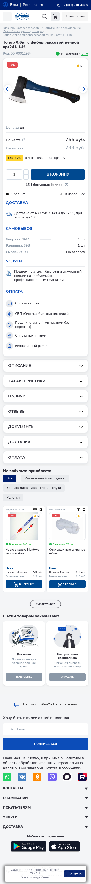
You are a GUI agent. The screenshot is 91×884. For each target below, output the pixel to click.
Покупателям (17, 807)
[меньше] (26, 177)
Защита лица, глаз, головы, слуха (34, 488)
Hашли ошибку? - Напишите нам (49, 704)
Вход (14, 4)
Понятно (75, 874)
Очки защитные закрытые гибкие (67, 551)
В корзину (58, 174)
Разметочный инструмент (45, 478)
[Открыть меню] (7, 16)
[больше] (26, 171)
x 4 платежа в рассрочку (45, 158)
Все (10, 478)
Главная (8, 28)
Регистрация (33, 4)
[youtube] (82, 777)
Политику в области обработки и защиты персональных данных (43, 763)
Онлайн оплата (75, 16)
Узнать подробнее (35, 877)
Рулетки (13, 497)
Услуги (10, 817)
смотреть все (45, 604)
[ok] (37, 777)
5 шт (84, 54)
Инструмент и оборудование (61, 28)
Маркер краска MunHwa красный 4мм (22, 551)
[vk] (22, 777)
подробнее (24, 677)
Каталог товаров (27, 28)
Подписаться (45, 744)
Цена (9, 568)
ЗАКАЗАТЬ (67, 677)
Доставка (13, 826)
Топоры (37, 31)
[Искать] (45, 17)
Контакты (13, 788)
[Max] (67, 777)
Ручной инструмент (16, 31)
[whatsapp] (7, 777)
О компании (15, 798)
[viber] (52, 777)
